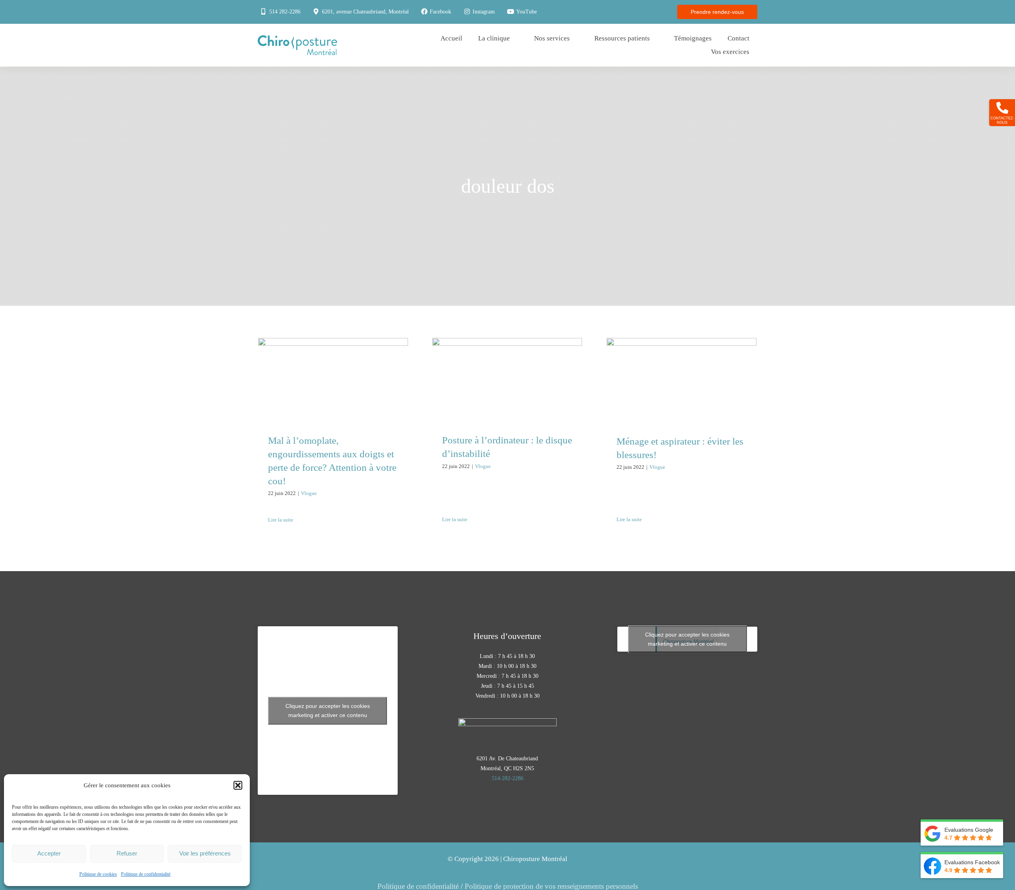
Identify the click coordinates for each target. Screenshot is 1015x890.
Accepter (49, 853)
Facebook (440, 12)
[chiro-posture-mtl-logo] (297, 39)
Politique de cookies (98, 874)
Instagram (484, 12)
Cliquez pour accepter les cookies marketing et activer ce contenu (327, 710)
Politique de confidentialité (145, 874)
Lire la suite (280, 520)
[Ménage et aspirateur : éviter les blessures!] (681, 380)
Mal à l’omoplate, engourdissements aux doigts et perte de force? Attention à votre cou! (333, 354)
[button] (238, 785)
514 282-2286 (285, 12)
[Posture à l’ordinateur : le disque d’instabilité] (507, 379)
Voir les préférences (205, 853)
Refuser (127, 853)
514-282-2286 (507, 778)
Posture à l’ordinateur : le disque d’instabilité (507, 365)
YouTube (526, 12)
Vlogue (309, 493)
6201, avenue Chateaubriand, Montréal (365, 12)
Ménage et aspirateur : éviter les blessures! (681, 366)
